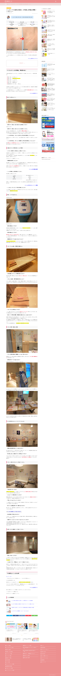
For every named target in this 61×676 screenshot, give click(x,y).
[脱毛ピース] (8, 2)
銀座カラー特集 (8, 657)
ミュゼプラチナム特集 (9, 647)
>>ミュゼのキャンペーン (33, 58)
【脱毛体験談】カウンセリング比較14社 (30, 648)
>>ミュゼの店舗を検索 (33, 169)
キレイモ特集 (8, 645)
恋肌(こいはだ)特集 (9, 651)
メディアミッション (45, 657)
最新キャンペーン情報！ (28, 645)
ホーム (43, 645)
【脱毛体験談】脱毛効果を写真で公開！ (29, 651)
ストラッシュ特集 (9, 653)
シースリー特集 (8, 655)
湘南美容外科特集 (9, 666)
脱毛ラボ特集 (8, 649)
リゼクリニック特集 (9, 668)
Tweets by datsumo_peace (46, 159)
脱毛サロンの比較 (27, 655)
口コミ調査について (45, 655)
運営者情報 (43, 647)
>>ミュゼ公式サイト (34, 93)
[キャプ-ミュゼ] (8, 576)
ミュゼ (32, 23)
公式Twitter (43, 653)
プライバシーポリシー (45, 649)
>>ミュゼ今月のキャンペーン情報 (31, 185)
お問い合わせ (44, 651)
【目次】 (21, 63)
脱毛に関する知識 (27, 657)
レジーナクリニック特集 (10, 670)
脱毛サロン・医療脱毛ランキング (29, 653)
